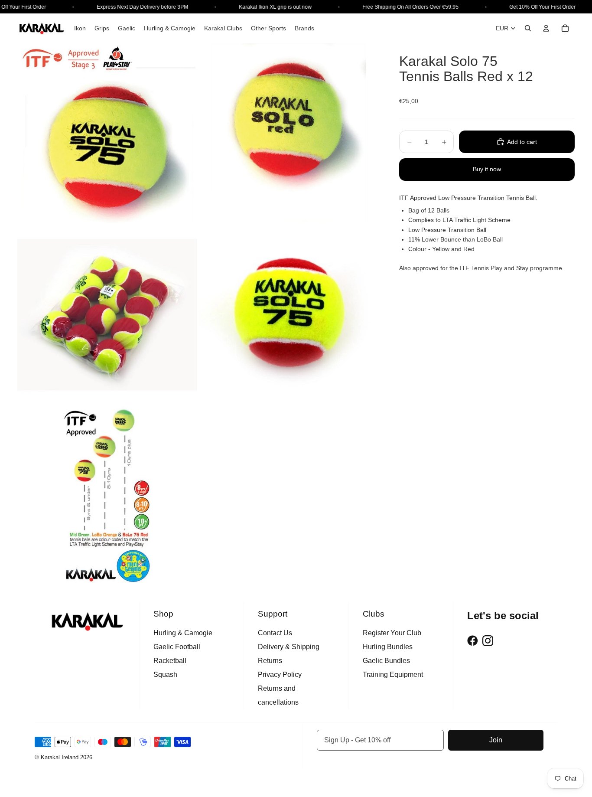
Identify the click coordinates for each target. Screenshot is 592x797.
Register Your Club (392, 633)
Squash (165, 674)
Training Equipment (393, 674)
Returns (270, 660)
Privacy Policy (280, 674)
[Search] (527, 28)
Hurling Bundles (388, 646)
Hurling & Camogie (182, 633)
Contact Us (275, 633)
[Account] (546, 28)
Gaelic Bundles (386, 660)
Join (495, 740)
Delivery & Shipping (288, 646)
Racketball (169, 660)
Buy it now (487, 169)
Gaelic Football (176, 646)
